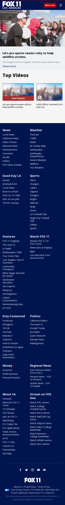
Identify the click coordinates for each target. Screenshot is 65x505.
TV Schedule (9, 409)
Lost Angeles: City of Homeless (13, 261)
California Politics (38, 320)
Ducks (33, 210)
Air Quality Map (38, 145)
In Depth (7, 248)
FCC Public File (10, 424)
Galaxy (33, 224)
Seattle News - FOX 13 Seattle (40, 385)
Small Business (10, 373)
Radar (33, 142)
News (6, 130)
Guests (6, 180)
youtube (38, 469)
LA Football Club (38, 214)
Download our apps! (13, 347)
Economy (7, 370)
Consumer (8, 153)
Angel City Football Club (39, 219)
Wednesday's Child (12, 252)
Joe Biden (35, 331)
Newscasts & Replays (41, 247)
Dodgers (34, 195)
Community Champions (8, 268)
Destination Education (8, 281)
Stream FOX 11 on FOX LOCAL (39, 242)
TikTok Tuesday (11, 202)
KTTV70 (7, 307)
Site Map (7, 453)
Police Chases (10, 142)
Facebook (8, 320)
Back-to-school (10, 191)
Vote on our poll (11, 199)
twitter (26, 469)
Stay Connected (14, 316)
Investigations (10, 293)
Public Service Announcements (11, 433)
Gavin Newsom (38, 335)
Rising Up (7, 290)
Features (9, 236)
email (44, 469)
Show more (9, 66)
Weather (36, 130)
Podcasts (7, 350)
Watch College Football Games (38, 408)
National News (10, 145)
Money (7, 365)
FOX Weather (37, 167)
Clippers (34, 191)
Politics (6, 160)
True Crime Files (11, 256)
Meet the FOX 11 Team (11, 404)
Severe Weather (38, 160)
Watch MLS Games (40, 444)
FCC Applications (11, 427)
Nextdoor (7, 335)
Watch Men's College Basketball (40, 428)
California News (11, 138)
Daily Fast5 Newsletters (9, 356)
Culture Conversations (10, 299)
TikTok (6, 328)
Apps (32, 251)
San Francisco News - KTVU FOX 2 (41, 371)
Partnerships (9, 449)
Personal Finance (11, 377)
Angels (33, 199)
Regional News (40, 365)
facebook (20, 469)
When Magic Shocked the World (13, 274)
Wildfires (34, 163)
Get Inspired (9, 286)
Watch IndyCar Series (41, 423)
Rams (33, 180)
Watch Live (50, 5)
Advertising (8, 420)
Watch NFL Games (39, 402)
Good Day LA (12, 176)
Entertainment (10, 149)
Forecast (34, 134)
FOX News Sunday (12, 164)
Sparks (33, 228)
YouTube (7, 331)
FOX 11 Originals (11, 240)
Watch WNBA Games (41, 440)
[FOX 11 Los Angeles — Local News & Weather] (12, 5)
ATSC (5, 438)
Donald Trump (37, 328)
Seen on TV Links (11, 195)
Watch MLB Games (40, 412)
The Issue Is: (9, 244)
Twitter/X (7, 339)
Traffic (33, 138)
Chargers (34, 183)
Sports (34, 176)
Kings (32, 206)
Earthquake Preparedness (37, 155)
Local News (9, 134)
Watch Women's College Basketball (39, 435)
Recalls (6, 157)
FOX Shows (8, 412)
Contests (7, 398)
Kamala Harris (37, 339)
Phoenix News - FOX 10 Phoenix (40, 378)
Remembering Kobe (13, 304)
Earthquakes (36, 149)
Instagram (8, 324)
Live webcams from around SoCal (40, 256)
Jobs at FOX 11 (10, 416)
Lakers (33, 187)
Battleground (36, 343)
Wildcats (34, 202)
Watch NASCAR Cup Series (40, 418)
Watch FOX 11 (39, 236)
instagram (32, 469)
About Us (9, 394)
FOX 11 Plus (9, 442)
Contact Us (8, 445)
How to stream (10, 343)
